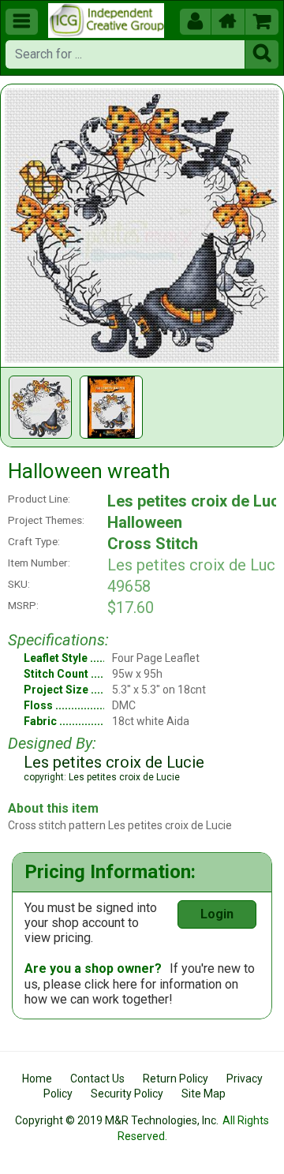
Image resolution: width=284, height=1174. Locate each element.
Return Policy (175, 1078)
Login (217, 914)
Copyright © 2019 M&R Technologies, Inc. (117, 1120)
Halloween (144, 522)
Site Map (203, 1093)
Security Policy (127, 1093)
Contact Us (97, 1078)
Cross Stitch (152, 543)
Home (37, 1078)
